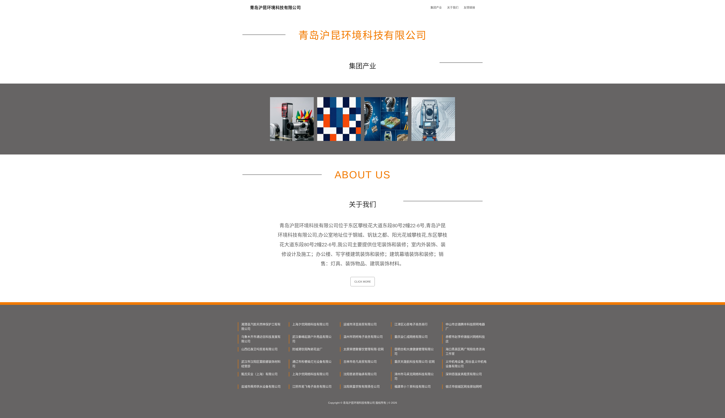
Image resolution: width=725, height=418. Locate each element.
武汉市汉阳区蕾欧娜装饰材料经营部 (261, 364)
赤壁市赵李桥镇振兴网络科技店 (465, 339)
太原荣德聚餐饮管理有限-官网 (363, 349)
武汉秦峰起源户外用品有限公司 (312, 339)
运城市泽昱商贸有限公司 (360, 324)
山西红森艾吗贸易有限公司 (259, 349)
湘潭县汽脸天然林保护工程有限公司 (261, 326)
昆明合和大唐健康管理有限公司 (414, 351)
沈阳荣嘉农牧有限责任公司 (361, 386)
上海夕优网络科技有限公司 (310, 324)
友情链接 (469, 7)
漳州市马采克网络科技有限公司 (414, 376)
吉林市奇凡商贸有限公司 (360, 361)
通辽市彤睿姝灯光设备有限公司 (312, 364)
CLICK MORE (362, 281)
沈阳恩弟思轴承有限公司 (360, 374)
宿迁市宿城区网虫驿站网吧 (464, 386)
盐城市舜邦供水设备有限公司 (261, 386)
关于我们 (452, 7)
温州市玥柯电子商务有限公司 (363, 336)
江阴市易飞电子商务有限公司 (312, 386)
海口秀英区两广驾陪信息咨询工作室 (465, 351)
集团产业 (436, 7)
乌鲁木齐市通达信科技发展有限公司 (261, 339)
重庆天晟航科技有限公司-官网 (414, 361)
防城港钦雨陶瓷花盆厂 (307, 349)
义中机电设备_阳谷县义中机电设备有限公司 (466, 364)
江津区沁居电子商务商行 (411, 324)
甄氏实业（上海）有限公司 (259, 374)
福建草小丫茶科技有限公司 (412, 386)
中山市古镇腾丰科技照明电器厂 (465, 326)
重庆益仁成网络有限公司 (411, 336)
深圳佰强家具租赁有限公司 (464, 374)
